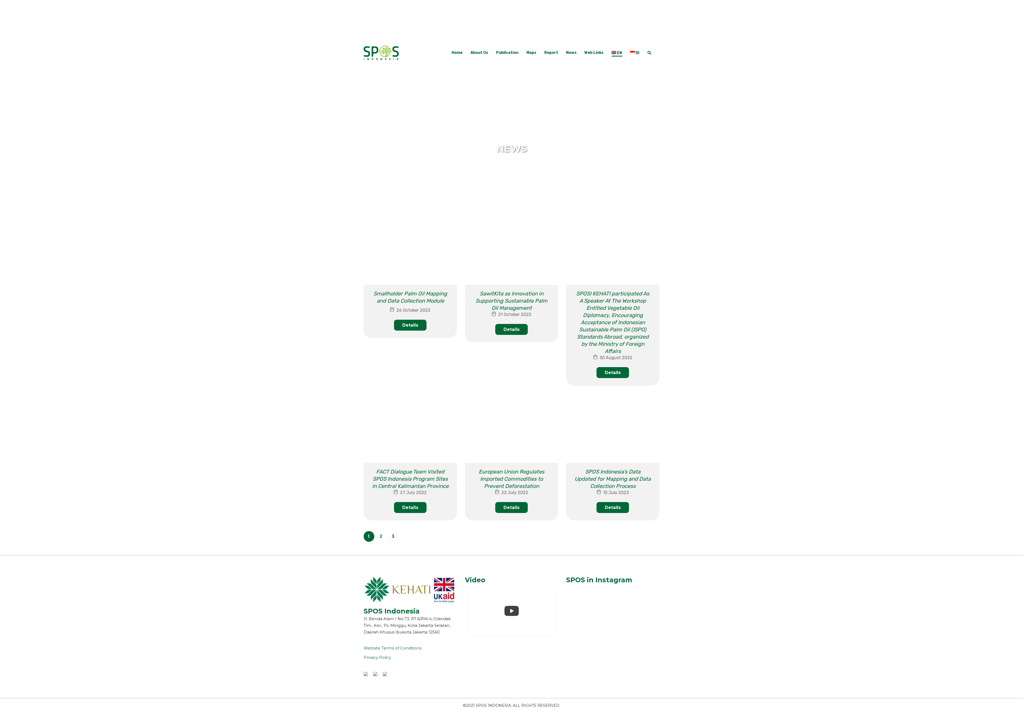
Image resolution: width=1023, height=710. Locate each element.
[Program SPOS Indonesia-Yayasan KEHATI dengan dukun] (643, 611)
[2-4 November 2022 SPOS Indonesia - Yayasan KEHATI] (582, 611)
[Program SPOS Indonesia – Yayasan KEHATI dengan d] (612, 629)
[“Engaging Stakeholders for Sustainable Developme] (612, 594)
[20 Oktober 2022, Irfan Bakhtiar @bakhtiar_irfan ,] (643, 629)
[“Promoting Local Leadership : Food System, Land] (643, 594)
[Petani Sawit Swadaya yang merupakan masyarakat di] (582, 629)
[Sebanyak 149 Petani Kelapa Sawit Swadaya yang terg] (582, 594)
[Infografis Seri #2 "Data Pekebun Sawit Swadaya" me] (612, 611)
